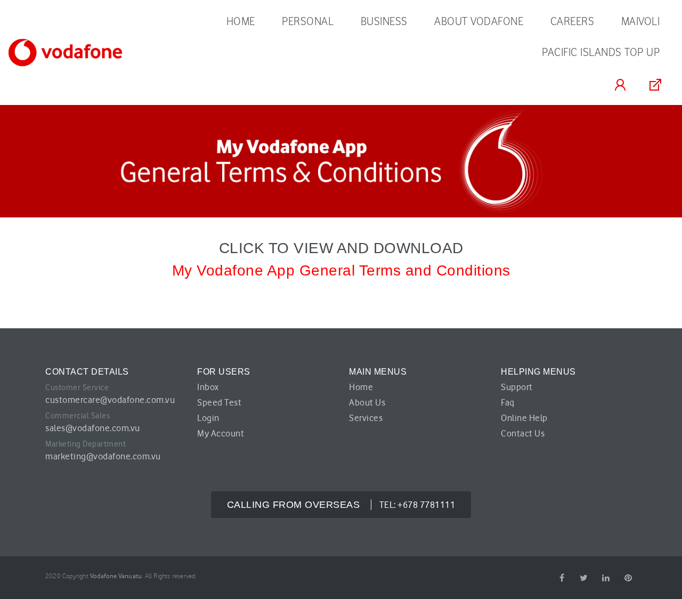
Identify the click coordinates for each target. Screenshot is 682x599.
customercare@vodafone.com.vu (110, 399)
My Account (220, 433)
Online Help (524, 417)
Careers (572, 21)
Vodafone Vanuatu (116, 576)
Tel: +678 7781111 (341, 504)
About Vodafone (478, 21)
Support (517, 387)
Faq (508, 402)
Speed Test (219, 402)
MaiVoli (640, 21)
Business (384, 21)
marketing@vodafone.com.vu (103, 456)
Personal (308, 21)
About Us (367, 402)
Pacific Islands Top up (601, 52)
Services (366, 417)
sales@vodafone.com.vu (92, 428)
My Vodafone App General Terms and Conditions (341, 270)
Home (240, 21)
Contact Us (523, 433)
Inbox (208, 387)
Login (208, 417)
